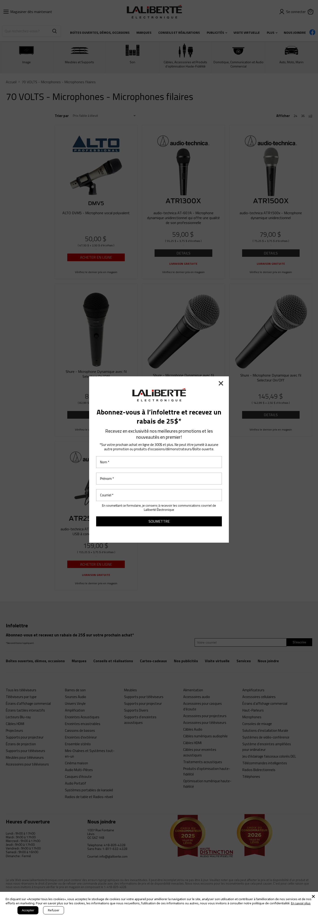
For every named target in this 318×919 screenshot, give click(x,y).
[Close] (313, 896)
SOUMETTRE (159, 521)
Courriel (106, 495)
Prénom (107, 478)
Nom (104, 462)
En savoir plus (301, 903)
